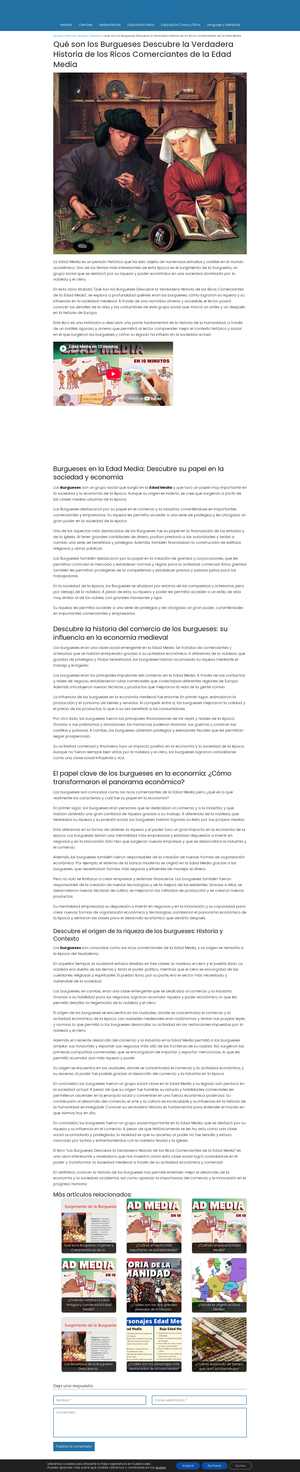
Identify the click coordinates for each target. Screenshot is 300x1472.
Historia (66, 24)
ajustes (160, 1467)
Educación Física (141, 24)
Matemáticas (110, 24)
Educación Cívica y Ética (180, 24)
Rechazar (214, 1466)
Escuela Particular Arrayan (150, 9)
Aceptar (188, 1466)
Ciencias (85, 24)
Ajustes (240, 1466)
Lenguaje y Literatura (223, 24)
